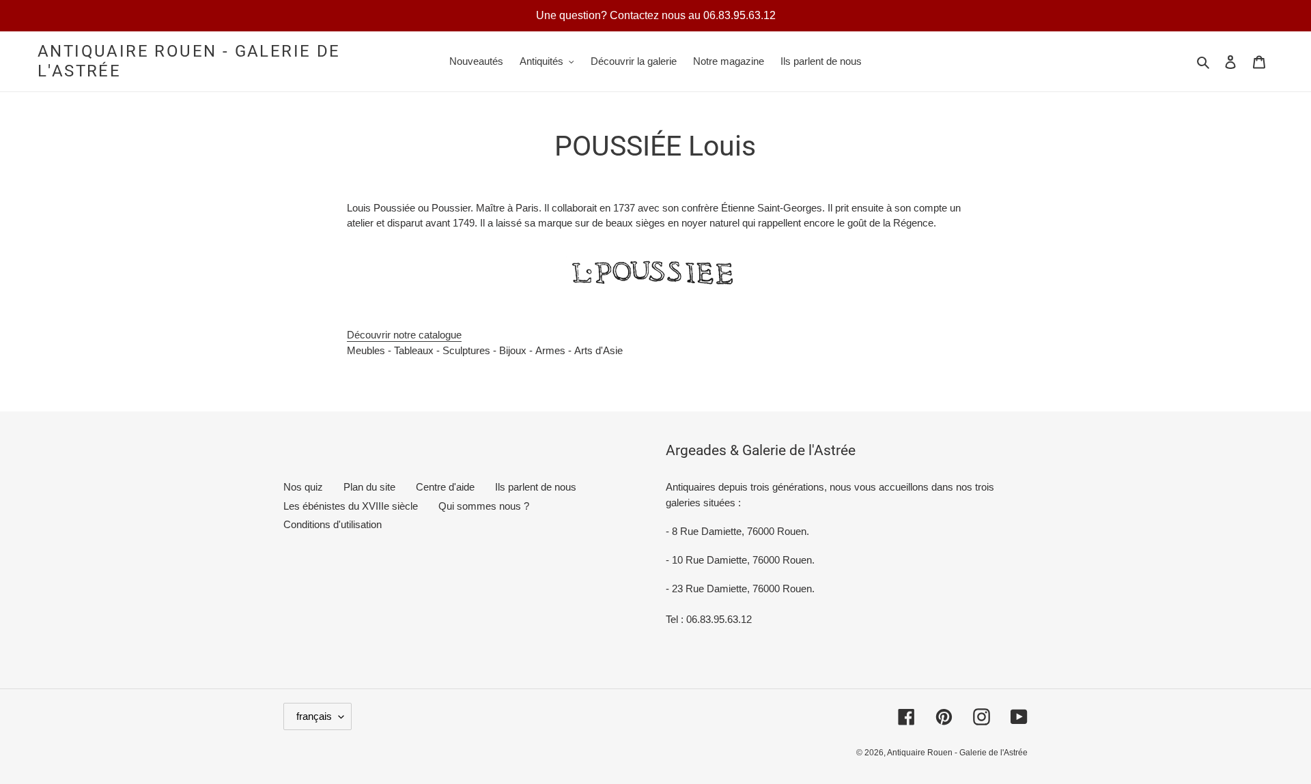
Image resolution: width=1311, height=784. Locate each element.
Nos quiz (303, 487)
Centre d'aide (445, 487)
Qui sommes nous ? (483, 506)
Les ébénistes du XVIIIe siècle (350, 506)
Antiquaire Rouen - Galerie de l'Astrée (189, 61)
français (314, 716)
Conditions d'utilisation (332, 524)
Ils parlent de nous (535, 487)
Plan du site (369, 487)
